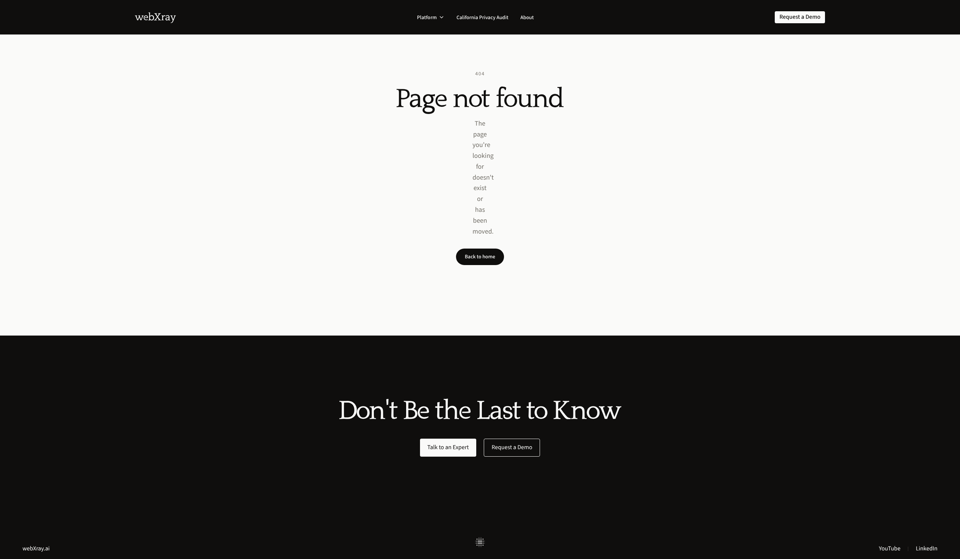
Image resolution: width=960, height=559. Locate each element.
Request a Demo (512, 447)
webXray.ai (36, 549)
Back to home (480, 256)
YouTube (889, 549)
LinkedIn (927, 549)
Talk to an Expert (448, 447)
